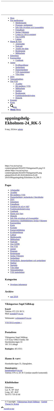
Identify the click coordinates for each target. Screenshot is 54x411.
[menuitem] (29, 18)
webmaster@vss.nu (23, 318)
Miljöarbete (15, 239)
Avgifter (13, 192)
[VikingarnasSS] (24, 13)
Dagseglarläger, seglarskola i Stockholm (26, 197)
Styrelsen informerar (18, 284)
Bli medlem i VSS (17, 195)
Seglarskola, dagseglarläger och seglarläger (28, 260)
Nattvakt (13, 242)
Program (13, 251)
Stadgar (13, 263)
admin (20, 129)
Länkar (13, 235)
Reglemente (15, 253)
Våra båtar (14, 267)
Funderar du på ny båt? (19, 206)
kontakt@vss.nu (16, 314)
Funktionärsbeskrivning (20, 209)
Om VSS (14, 246)
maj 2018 (14, 297)
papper (13, 249)
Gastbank (14, 211)
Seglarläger (15, 258)
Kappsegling (15, 223)
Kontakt (13, 228)
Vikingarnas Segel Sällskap (28, 402)
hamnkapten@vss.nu (13, 370)
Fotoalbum (14, 204)
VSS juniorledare (17, 272)
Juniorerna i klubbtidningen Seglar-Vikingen (28, 221)
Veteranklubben (16, 270)
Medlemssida (15, 237)
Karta (12, 225)
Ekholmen (14, 202)
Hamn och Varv (16, 213)
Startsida (13, 265)
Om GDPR (15, 244)
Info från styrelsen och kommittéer (24, 218)
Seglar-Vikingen (17, 256)
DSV (12, 199)
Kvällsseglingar (16, 232)
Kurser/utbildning (17, 230)
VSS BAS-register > (13, 322)
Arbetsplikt (14, 190)
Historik (13, 216)
